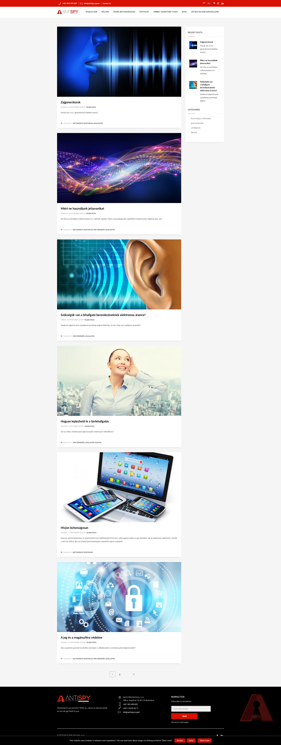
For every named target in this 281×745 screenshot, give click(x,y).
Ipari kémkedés (99, 230)
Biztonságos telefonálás (83, 123)
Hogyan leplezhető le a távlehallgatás (85, 421)
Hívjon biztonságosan (74, 527)
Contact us (106, 3)
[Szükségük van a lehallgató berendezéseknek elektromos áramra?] (119, 274)
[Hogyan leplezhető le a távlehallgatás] (119, 380)
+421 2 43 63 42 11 (130, 708)
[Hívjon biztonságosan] (119, 487)
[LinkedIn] (222, 3)
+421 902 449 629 (69, 3)
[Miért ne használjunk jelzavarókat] (119, 168)
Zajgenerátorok (70, 102)
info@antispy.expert (92, 3)
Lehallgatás (98, 123)
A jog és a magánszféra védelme (81, 637)
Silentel (98, 442)
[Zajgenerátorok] (119, 61)
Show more (204, 740)
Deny (191, 740)
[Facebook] (218, 3)
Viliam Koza (91, 107)
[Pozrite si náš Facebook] (217, 735)
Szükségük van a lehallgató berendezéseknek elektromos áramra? (103, 315)
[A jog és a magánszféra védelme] (119, 597)
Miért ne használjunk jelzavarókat (82, 208)
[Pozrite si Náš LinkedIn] (222, 735)
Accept (180, 740)
